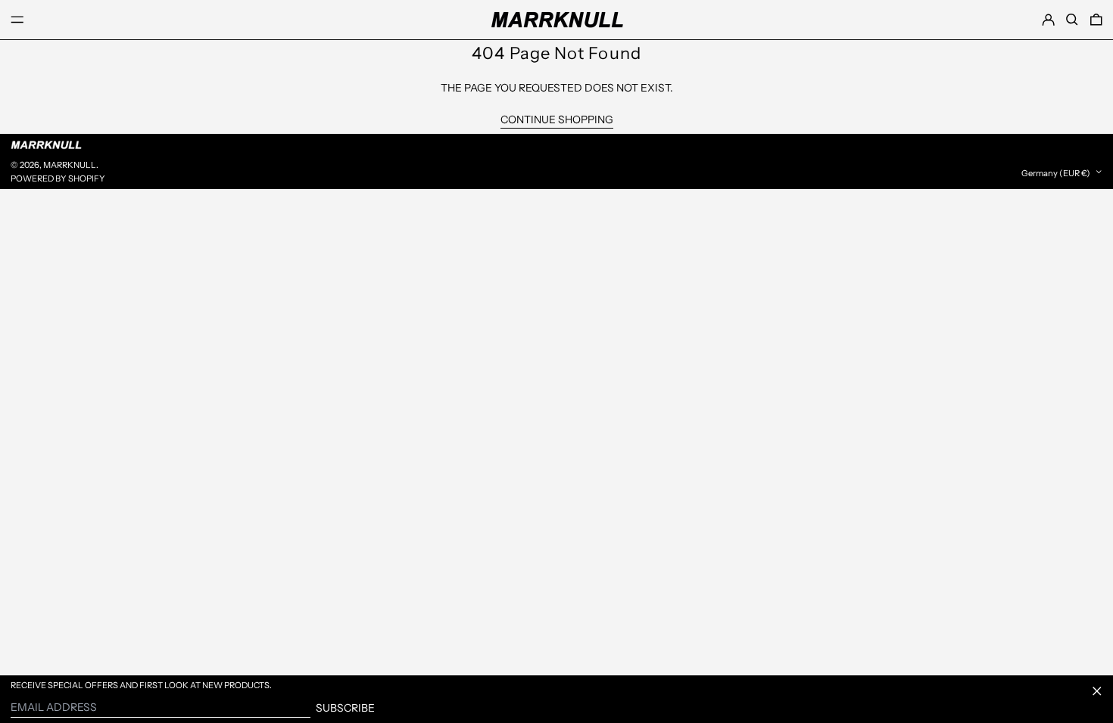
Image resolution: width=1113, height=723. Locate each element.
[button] (1072, 20)
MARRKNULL (69, 165)
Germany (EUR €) (1056, 172)
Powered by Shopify (58, 178)
